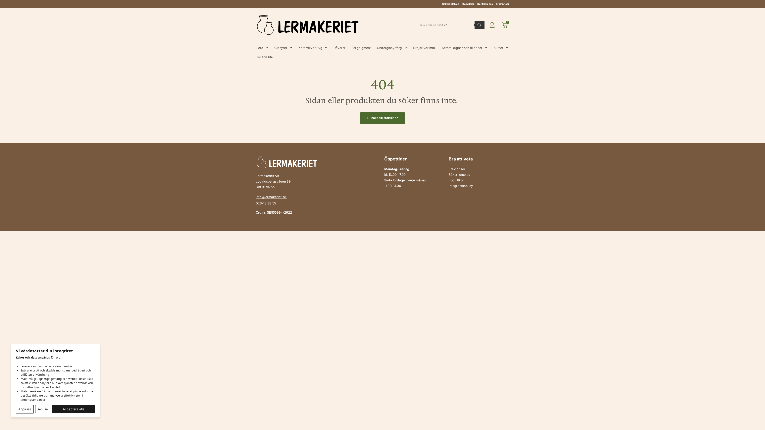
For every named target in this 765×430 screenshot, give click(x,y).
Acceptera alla (73, 409)
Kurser (498, 48)
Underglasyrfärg (389, 48)
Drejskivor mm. (424, 48)
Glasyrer (280, 48)
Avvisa (43, 409)
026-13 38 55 (266, 203)
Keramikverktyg (310, 48)
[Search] (479, 25)
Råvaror (339, 48)
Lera (259, 48)
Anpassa (24, 409)
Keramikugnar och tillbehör (462, 48)
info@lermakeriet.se (271, 197)
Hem (258, 57)
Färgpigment (361, 48)
